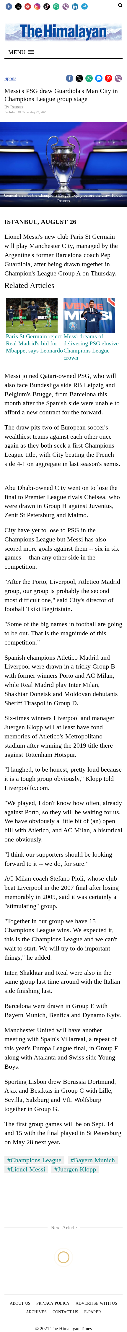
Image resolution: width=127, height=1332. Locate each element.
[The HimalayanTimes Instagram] (37, 6)
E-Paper (92, 1312)
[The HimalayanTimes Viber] (65, 6)
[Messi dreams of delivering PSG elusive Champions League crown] (89, 315)
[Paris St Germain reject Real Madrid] (32, 315)
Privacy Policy (53, 1303)
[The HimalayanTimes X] (18, 6)
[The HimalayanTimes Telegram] (84, 6)
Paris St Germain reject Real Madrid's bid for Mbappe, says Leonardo (34, 343)
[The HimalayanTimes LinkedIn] (75, 6)
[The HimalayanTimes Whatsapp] (56, 6)
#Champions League (34, 1160)
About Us (20, 1303)
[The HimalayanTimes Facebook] (9, 6)
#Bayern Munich (93, 1160)
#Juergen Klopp (75, 1169)
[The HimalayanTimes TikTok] (47, 6)
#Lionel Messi (26, 1169)
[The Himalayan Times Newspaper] (63, 31)
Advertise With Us (96, 1303)
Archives (36, 1312)
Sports (10, 78)
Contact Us (65, 1312)
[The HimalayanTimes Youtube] (28, 6)
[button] (21, 52)
